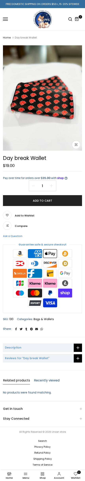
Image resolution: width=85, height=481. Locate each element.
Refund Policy (42, 452)
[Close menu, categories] (67, 5)
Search (42, 441)
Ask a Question (12, 236)
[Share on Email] (36, 329)
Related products (16, 380)
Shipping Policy (42, 458)
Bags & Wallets (44, 319)
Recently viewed (47, 380)
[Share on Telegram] (31, 329)
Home (7, 37)
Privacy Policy (42, 446)
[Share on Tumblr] (26, 329)
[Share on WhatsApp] (41, 329)
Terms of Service (42, 464)
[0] (77, 19)
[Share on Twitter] (21, 329)
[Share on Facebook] (16, 329)
